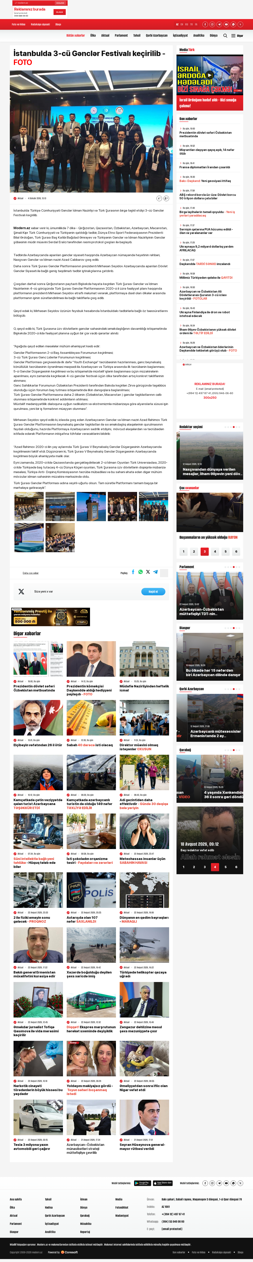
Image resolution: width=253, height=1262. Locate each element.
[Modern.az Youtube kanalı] (226, 24)
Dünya (213, 35)
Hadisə (49, 1207)
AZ (177, 24)
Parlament (121, 35)
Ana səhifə (16, 1199)
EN (182, 24)
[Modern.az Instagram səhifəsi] (212, 24)
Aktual (105, 35)
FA (196, 24)
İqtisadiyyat (180, 35)
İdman (83, 1199)
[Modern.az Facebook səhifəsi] (205, 24)
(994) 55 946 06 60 (173, 1221)
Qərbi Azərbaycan (156, 35)
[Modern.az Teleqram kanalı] (219, 24)
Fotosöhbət (121, 1207)
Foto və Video (18, 24)
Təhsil (136, 35)
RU (186, 24)
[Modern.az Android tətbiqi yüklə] (142, 1183)
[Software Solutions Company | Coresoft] (69, 1252)
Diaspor (14, 1232)
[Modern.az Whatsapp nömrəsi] (233, 24)
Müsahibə (85, 1223)
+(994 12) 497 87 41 (173, 1214)
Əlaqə (58, 24)
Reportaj (85, 1232)
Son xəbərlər (179, 1252)
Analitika (198, 35)
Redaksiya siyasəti (40, 24)
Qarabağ (85, 1215)
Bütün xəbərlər (75, 35)
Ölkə (93, 35)
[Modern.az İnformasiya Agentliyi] (24, 1183)
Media (118, 1199)
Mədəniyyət (122, 1215)
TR (191, 24)
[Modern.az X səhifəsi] (240, 24)
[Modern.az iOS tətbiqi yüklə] (163, 1183)
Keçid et (153, 591)
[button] (225, 427)
